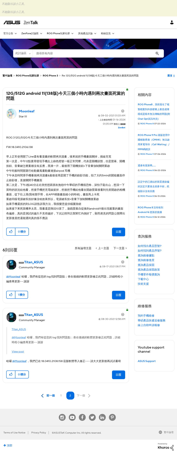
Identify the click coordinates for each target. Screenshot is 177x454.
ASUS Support (147, 361)
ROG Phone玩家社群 (27, 75)
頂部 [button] (9, 445)
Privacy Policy (38, 432)
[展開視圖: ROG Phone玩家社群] (72, 33)
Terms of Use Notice (14, 432)
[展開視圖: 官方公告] (15, 33)
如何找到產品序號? (149, 250)
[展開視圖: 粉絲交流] (113, 33)
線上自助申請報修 (149, 325)
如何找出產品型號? (149, 246)
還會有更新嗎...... (147, 165)
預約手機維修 (146, 315)
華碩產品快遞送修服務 (151, 320)
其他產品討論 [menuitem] (85, 33)
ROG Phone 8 (147, 123)
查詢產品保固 (146, 265)
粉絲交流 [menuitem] (106, 33)
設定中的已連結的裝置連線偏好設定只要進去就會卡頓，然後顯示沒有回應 (153, 186)
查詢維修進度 (146, 260)
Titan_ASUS (19, 329)
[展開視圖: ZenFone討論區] (41, 33)
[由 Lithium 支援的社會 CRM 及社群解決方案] (166, 446)
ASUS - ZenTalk (20, 22)
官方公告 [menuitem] (8, 33)
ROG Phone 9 (147, 154)
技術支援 (143, 284)
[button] (11, 231)
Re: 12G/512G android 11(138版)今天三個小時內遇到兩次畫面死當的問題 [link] (100, 75)
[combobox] (98, 53)
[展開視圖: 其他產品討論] (95, 33)
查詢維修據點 (146, 255)
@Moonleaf (13, 276)
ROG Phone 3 (50, 75)
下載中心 (143, 279)
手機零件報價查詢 (149, 274)
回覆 (118, 232)
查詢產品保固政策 (149, 269)
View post (18, 351)
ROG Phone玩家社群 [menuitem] (58, 33)
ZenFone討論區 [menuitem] (30, 33)
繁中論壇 (7, 75)
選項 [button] (169, 75)
